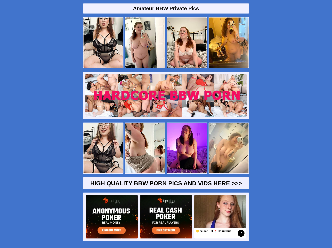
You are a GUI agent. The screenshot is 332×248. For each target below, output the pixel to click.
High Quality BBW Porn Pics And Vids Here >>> (166, 183)
